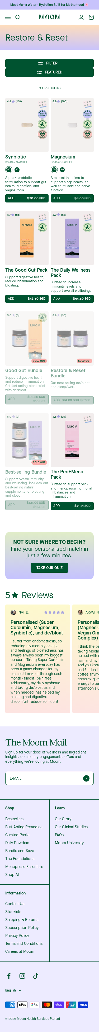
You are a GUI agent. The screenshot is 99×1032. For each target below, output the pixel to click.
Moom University (69, 843)
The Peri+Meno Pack (67, 474)
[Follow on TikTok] (35, 976)
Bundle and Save (19, 851)
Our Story (63, 819)
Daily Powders (17, 843)
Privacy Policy (17, 935)
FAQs (59, 835)
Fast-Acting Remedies (23, 827)
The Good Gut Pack (26, 270)
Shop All (12, 874)
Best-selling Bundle (25, 472)
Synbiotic (15, 157)
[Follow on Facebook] (8, 976)
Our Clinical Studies (71, 827)
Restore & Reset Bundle (68, 373)
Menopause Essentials (24, 867)
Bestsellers (14, 819)
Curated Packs (17, 835)
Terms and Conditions (24, 943)
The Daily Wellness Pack (71, 273)
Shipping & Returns (21, 920)
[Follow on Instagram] (22, 976)
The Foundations (19, 859)
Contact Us (14, 904)
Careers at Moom (19, 951)
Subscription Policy (22, 927)
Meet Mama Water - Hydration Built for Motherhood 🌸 (49, 5)
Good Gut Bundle (23, 370)
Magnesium (63, 157)
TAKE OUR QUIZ (49, 567)
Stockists (13, 912)
